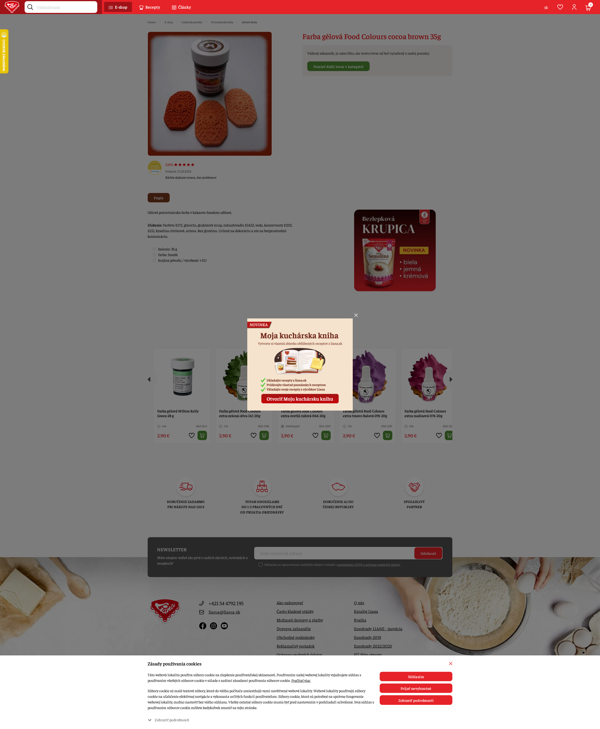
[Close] (356, 315)
